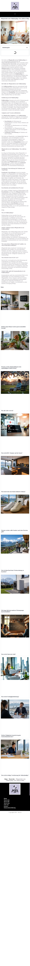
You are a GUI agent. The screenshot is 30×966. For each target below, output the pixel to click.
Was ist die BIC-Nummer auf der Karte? (11, 453)
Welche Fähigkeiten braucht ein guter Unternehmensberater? (11, 736)
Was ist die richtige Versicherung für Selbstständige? (15, 775)
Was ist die (6, 801)
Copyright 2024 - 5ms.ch (15, 812)
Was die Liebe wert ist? (7, 410)
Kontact (6, 806)
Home (6, 779)
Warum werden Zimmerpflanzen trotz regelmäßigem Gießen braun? (11, 367)
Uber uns (6, 804)
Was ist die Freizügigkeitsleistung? (10, 696)
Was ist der (12, 779)
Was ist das (7, 803)
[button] (15, 14)
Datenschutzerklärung (10, 807)
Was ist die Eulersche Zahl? (8, 654)
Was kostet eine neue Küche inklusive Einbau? (13, 491)
